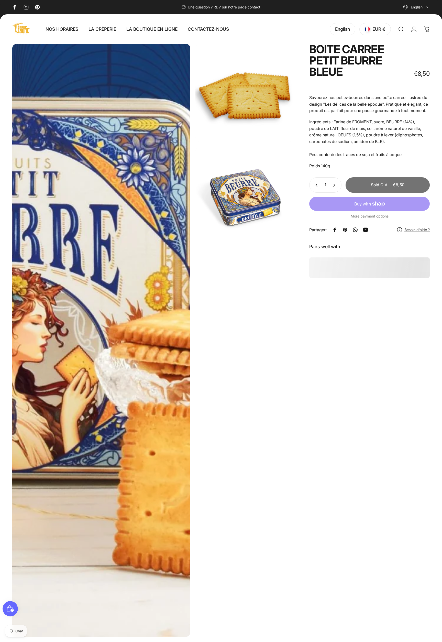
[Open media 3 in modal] (244, 196)
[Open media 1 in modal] (101, 340)
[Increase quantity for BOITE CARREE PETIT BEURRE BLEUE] (335, 185)
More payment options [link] (370, 216)
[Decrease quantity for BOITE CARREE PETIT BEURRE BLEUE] (315, 185)
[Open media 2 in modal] (244, 93)
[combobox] (416, 7)
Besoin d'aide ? (417, 230)
